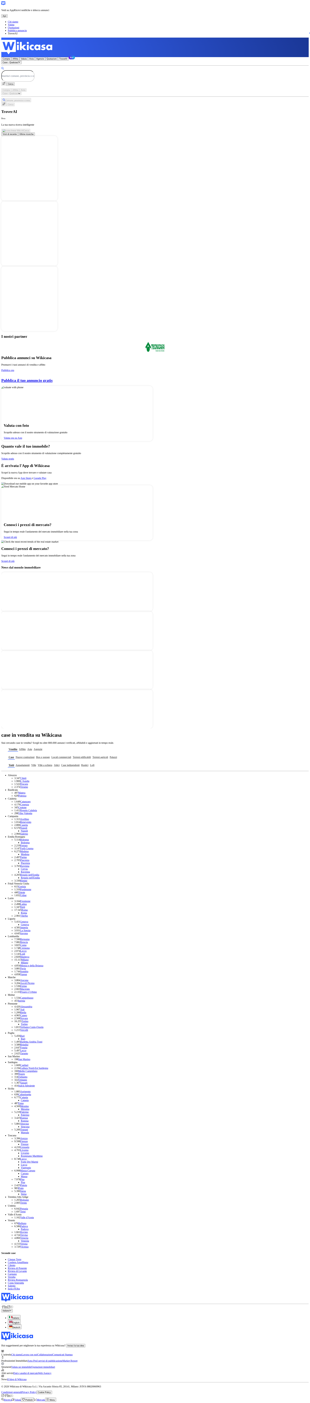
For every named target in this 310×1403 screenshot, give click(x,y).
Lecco (23, 951)
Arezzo (24, 1138)
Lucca (23, 1158)
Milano (25, 959)
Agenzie (38, 749)
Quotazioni (13, 27)
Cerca (10, 84)
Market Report (69, 1360)
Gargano (12, 1274)
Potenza (22, 795)
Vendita (13, 749)
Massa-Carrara (27, 1170)
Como (23, 945)
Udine (23, 895)
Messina (24, 1106)
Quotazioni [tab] (52, 59)
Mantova (24, 956)
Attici (57, 765)
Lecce (23, 1050)
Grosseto (24, 1147)
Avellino (24, 819)
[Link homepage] (17, 1301)
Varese (23, 974)
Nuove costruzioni (25, 757)
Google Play (40, 478)
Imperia (24, 927)
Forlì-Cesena (26, 848)
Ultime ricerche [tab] (26, 134)
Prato (21, 1188)
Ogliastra (22, 1076)
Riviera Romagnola (18, 1280)
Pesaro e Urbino (28, 992)
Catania (24, 1097)
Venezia (24, 1238)
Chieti (23, 778)
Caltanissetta (24, 1094)
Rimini (23, 880)
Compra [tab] (6, 59)
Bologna (24, 839)
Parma (23, 857)
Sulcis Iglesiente (26, 1085)
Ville (33, 765)
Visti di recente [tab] (10, 134)
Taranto (24, 1053)
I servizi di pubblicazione (49, 1360)
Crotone (22, 807)
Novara (24, 1018)
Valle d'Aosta (27, 1217)
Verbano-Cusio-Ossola (31, 1027)
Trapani (24, 1129)
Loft (92, 765)
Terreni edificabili (82, 757)
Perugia (24, 1208)
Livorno (24, 1150)
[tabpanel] (155, 73)
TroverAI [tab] (63, 59)
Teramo (24, 787)
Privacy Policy (28, 1392)
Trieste (21, 892)
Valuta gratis (7, 458)
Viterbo (24, 915)
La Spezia (25, 930)
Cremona (25, 948)
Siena (23, 1191)
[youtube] (11, 1307)
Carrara (24, 1173)
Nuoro (21, 1074)
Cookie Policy (44, 1392)
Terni (23, 1211)
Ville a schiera (45, 765)
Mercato (41, 1399)
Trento (23, 1202)
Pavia (23, 968)
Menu (52, 1400)
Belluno (22, 1223)
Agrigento (25, 1091)
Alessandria (26, 1006)
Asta (29, 749)
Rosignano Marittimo (32, 1156)
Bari (22, 1035)
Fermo (23, 986)
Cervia (24, 869)
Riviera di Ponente (17, 1268)
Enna (21, 1103)
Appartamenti (23, 765)
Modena (24, 851)
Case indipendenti (70, 765)
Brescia (24, 942)
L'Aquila (24, 781)
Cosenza (24, 804)
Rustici (84, 765)
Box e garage (43, 757)
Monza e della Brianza (31, 965)
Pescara (24, 784)
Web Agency (44, 1373)
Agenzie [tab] (40, 59)
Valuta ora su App (13, 437)
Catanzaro (25, 801)
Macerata (25, 989)
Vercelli (24, 1030)
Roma (24, 910)
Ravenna (24, 866)
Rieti (22, 907)
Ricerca (8, 1399)
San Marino (24, 1059)
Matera (21, 792)
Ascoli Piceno (27, 983)
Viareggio (26, 1167)
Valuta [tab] (24, 59)
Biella (23, 1012)
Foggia (23, 1047)
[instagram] (8, 1307)
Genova (24, 921)
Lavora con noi (29, 1354)
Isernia (21, 1000)
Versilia (11, 1277)
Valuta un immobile (21, 1367)
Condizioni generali (11, 1392)
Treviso (24, 1235)
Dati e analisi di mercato (25, 1373)
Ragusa (24, 1117)
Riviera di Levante (17, 1271)
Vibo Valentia (25, 813)
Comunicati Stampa (62, 1354)
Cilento (11, 1265)
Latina (23, 904)
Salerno (24, 833)
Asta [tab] (31, 59)
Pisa (22, 1179)
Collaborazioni (44, 1354)
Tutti (11, 765)
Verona (24, 1243)
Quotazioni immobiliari (43, 1367)
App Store (26, 478)
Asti (22, 1009)
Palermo (24, 1112)
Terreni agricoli (100, 757)
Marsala (25, 1132)
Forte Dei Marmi (29, 1161)
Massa (24, 1176)
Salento (11, 1285)
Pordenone (25, 889)
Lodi (22, 953)
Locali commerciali (61, 757)
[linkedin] (5, 1307)
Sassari (23, 1082)
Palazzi (113, 757)
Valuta (11, 24)
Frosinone (25, 901)
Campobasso (26, 997)
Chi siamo (13, 21)
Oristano (22, 1079)
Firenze (24, 1141)
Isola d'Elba (14, 1288)
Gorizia (22, 886)
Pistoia (23, 1185)
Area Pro (32, 1360)
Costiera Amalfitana (18, 1262)
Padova (24, 1226)
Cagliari (24, 1065)
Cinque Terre (14, 1259)
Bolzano (24, 1199)
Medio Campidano (27, 1071)
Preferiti (29, 1400)
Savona (24, 933)
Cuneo (23, 1015)
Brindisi (24, 1044)
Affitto (22, 749)
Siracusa (24, 1123)
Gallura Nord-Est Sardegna (34, 1068)
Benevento (25, 822)
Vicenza (24, 1246)
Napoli (23, 828)
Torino (24, 1021)
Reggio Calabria (28, 810)
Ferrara (24, 845)
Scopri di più (10, 537)
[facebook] (2, 1307)
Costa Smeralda (16, 1282)
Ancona (24, 980)
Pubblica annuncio (17, 30)
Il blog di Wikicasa (17, 1379)
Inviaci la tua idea (75, 1345)
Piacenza (24, 860)
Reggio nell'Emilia (29, 874)
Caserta (24, 825)
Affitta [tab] (15, 59)
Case (11, 757)
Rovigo (24, 1232)
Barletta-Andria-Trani (31, 1041)
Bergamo (25, 939)
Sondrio (24, 971)
